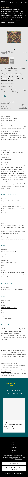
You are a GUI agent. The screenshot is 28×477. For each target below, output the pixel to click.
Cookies (14, 450)
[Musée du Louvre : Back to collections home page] (14, 2)
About (14, 442)
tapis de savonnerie (6, 318)
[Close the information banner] (26, 15)
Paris (2, 313)
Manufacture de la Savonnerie (9, 77)
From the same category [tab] (14, 393)
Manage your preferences (14, 473)
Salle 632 (5, 106)
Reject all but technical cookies (14, 468)
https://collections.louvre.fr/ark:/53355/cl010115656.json (14, 374)
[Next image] (25, 60)
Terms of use (14, 447)
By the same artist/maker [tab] (14, 390)
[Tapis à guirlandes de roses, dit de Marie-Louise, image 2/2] (12, 60)
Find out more (18, 459)
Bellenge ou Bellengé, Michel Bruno (11, 79)
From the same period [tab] (14, 392)
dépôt (3, 302)
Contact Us (14, 445)
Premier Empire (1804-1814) (9, 307)
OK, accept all (14, 464)
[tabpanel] (14, 415)
